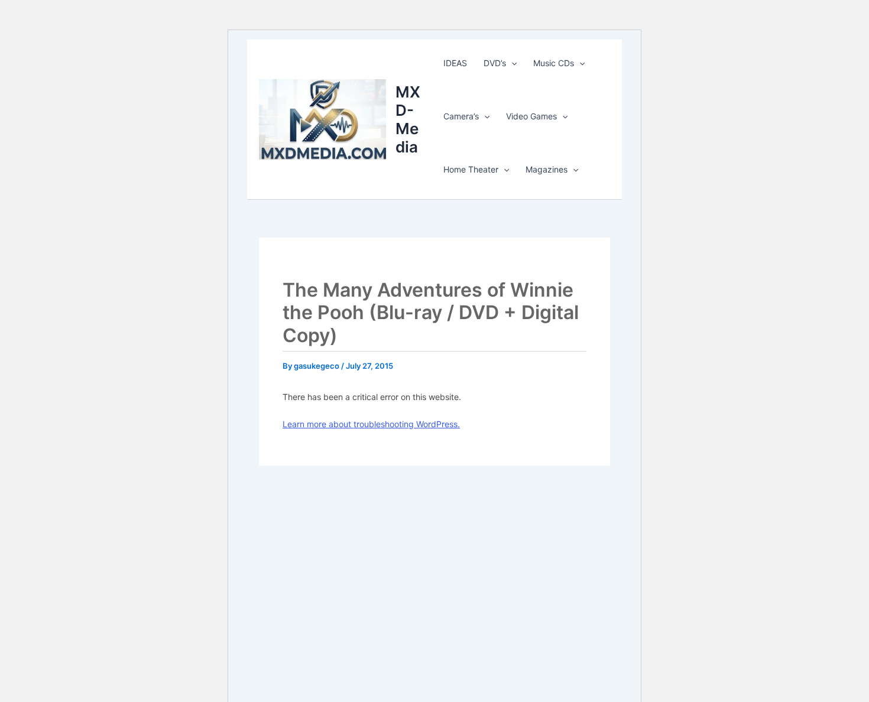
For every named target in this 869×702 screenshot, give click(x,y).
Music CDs (553, 63)
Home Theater (470, 169)
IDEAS (455, 63)
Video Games (531, 116)
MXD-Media (407, 120)
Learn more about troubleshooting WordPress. (371, 424)
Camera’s (461, 116)
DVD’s (495, 63)
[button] (511, 63)
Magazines (547, 169)
